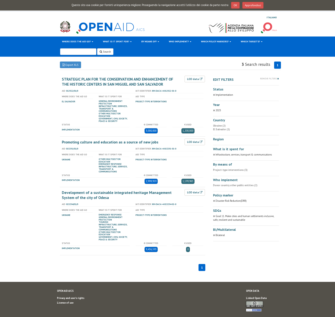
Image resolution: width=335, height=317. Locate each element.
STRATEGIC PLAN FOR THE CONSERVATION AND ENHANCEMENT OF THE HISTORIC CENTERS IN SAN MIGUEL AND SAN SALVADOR (117, 82)
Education (104, 116)
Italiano (272, 17)
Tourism (103, 222)
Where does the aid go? (76, 41)
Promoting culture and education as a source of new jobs (110, 142)
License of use (65, 302)
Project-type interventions (151, 101)
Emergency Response (110, 164)
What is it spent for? (116, 41)
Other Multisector (110, 113)
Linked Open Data (256, 298)
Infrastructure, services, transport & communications (113, 109)
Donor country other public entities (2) (235, 185)
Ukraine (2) (219, 125)
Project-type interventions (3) (230, 170)
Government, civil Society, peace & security (113, 119)
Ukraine (66, 159)
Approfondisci (253, 5)
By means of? (149, 41)
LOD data (193, 79)
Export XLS (72, 65)
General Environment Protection (111, 102)
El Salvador (68, 101)
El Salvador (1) (221, 129)
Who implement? (179, 41)
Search (106, 51)
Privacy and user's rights (70, 298)
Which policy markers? (215, 41)
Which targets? (251, 41)
